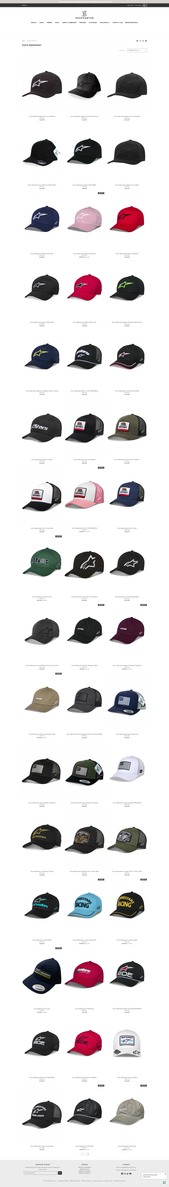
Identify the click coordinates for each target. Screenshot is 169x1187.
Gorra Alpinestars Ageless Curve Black (127, 185)
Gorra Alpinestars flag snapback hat (127, 734)
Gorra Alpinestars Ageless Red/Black (127, 253)
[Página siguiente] (87, 1154)
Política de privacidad (86, 1180)
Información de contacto (119, 1180)
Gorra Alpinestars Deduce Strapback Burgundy (127, 665)
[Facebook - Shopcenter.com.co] (137, 41)
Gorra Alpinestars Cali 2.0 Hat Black (84, 459)
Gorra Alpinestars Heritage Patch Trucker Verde (127, 871)
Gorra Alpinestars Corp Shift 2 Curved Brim (84, 597)
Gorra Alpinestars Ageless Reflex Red (84, 322)
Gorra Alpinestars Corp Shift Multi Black (127, 597)
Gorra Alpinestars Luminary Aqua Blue (84, 940)
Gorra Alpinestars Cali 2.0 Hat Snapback (127, 459)
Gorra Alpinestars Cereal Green (42, 597)
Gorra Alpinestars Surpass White (127, 1077)
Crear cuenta (138, 5)
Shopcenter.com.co (51, 1180)
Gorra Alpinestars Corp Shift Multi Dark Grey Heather (42, 665)
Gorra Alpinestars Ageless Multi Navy (42, 253)
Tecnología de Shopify (63, 1180)
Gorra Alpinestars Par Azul (42, 1009)
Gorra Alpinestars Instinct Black (42, 940)
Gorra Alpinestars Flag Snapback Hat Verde (84, 803)
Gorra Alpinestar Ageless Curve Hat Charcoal (84, 116)
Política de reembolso (75, 1180)
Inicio (23, 40)
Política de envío (108, 1180)
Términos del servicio (98, 1180)
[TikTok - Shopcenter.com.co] (143, 41)
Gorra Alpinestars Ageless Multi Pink (84, 253)
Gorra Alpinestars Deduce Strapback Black (84, 665)
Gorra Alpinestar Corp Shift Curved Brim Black (42, 185)
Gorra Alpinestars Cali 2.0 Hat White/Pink (84, 528)
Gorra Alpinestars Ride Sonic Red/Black (84, 1077)
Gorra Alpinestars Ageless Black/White (84, 185)
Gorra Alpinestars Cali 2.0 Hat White (42, 528)
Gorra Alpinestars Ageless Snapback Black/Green (127, 322)
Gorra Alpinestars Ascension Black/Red (127, 391)
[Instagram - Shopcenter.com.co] (140, 41)
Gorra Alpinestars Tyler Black (84, 1146)
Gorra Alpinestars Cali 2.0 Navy (127, 528)
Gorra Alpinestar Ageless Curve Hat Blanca (42, 116)
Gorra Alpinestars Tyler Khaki (127, 1146)
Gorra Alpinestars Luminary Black (127, 940)
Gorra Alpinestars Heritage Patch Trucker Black (84, 871)
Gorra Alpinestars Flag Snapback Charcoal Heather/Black (84, 734)
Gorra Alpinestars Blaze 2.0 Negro (42, 459)
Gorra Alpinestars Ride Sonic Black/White (42, 1077)
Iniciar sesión (130, 5)
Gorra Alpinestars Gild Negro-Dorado (42, 871)
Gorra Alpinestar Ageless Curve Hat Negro (127, 116)
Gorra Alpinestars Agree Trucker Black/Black (84, 391)
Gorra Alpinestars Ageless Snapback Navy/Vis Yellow (42, 391)
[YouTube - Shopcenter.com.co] (146, 41)
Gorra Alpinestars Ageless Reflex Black (42, 322)
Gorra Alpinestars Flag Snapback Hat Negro (42, 803)
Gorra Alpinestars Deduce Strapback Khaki (42, 734)
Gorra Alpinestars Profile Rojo (84, 1008)
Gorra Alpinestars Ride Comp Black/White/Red (127, 1008)
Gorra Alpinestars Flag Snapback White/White (127, 803)
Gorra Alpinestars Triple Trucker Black (42, 1146)
